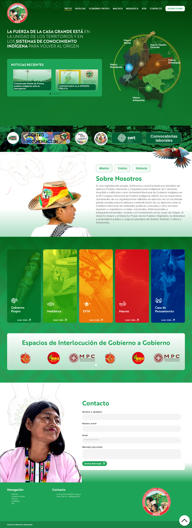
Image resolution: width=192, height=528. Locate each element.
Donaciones (175, 8)
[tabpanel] (25, 358)
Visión (122, 168)
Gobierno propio (99, 8)
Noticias (80, 8)
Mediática (16, 501)
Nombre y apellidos (92, 412)
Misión (104, 168)
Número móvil (89, 423)
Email (85, 435)
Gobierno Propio (18, 496)
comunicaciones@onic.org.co (69, 494)
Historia (141, 168)
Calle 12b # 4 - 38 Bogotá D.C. (69, 496)
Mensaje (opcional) (92, 447)
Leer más (22, 320)
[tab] (50, 93)
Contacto (156, 8)
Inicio (68, 8)
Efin (144, 8)
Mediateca (132, 8)
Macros (118, 8)
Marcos (15, 499)
